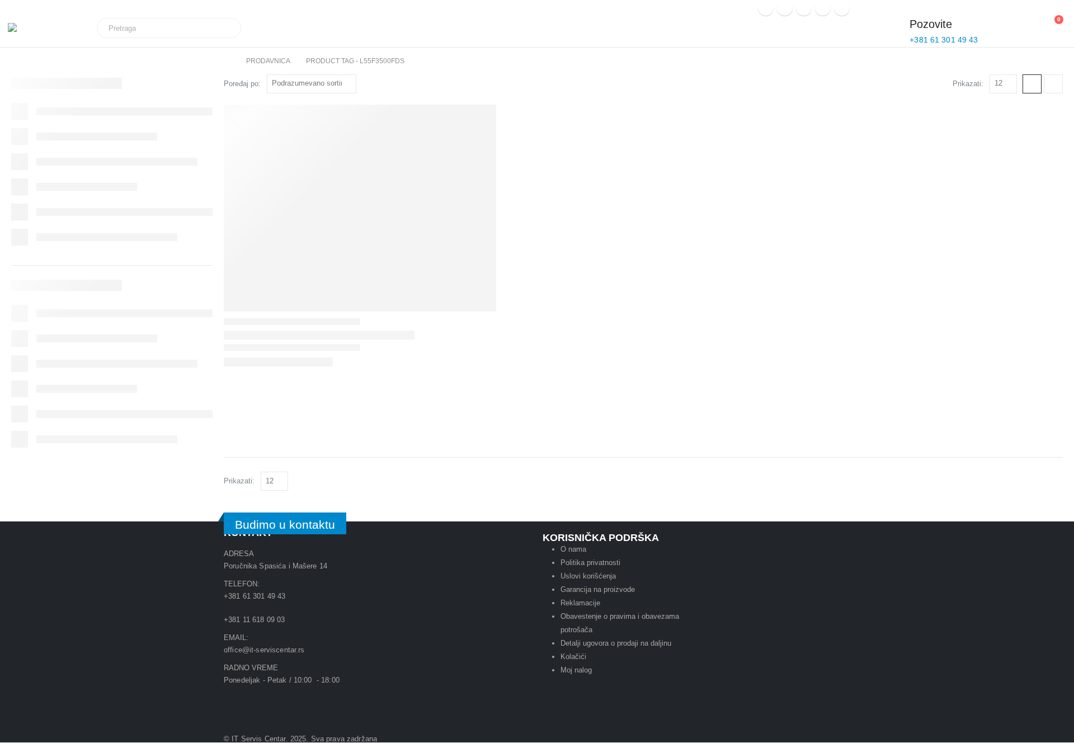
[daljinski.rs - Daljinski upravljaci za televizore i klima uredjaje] (39, 32)
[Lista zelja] (1026, 25)
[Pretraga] (225, 27)
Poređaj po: (242, 83)
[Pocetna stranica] (1032, 83)
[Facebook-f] (324, 700)
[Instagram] (823, 8)
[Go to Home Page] (227, 61)
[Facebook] (766, 8)
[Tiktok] (354, 700)
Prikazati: (968, 83)
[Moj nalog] (998, 28)
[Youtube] (268, 700)
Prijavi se (716, 9)
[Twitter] (785, 8)
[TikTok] (842, 8)
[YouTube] (804, 8)
